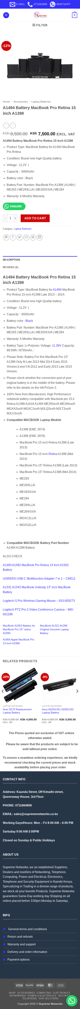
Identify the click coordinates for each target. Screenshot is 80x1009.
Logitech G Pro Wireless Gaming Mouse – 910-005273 (39, 600)
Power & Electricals (42, 995)
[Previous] (3, 698)
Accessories (21, 101)
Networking (17, 995)
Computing (44, 993)
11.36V (56, 345)
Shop (12, 993)
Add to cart (35, 218)
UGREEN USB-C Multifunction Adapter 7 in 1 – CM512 (39, 578)
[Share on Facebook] (13, 237)
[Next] (77, 698)
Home (6, 101)
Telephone (29, 998)
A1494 (57, 289)
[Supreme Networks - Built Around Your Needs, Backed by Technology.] (40, 15)
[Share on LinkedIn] (40, 237)
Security (64, 995)
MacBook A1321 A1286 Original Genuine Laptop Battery (54, 629)
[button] (6, 15)
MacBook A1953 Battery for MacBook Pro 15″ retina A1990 (19, 629)
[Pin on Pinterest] (33, 237)
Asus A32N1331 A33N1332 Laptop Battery (58, 711)
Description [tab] (11, 259)
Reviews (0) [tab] (10, 267)
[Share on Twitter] (20, 237)
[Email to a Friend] (26, 237)
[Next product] (6, 125)
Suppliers (60, 867)
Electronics (61, 993)
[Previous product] (13, 125)
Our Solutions (49, 998)
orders (7, 900)
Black (29, 320)
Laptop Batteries (41, 101)
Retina (53, 453)
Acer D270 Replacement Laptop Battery (17, 711)
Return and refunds (20, 936)
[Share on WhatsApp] (6, 237)
